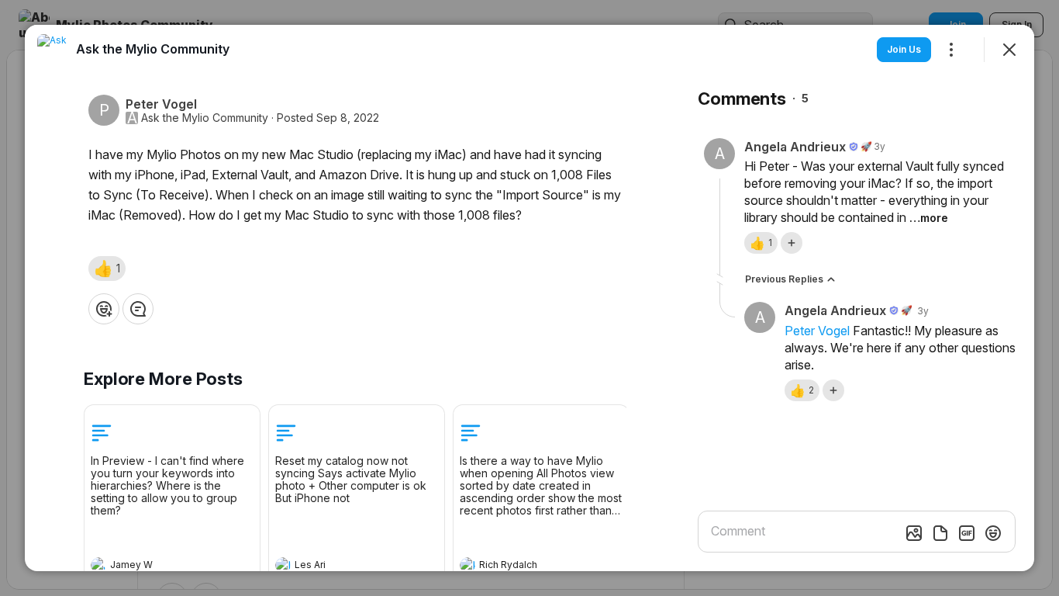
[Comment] (138, 308)
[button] (107, 268)
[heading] (156, 566)
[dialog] (529, 298)
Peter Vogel (817, 330)
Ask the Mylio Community (204, 118)
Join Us (904, 49)
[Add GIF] (966, 533)
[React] (104, 309)
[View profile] (98, 565)
